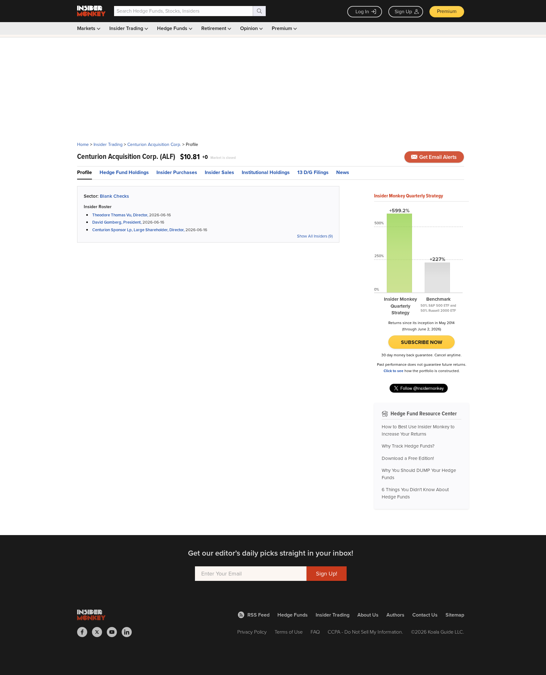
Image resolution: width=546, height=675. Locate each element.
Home (83, 144)
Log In (362, 11)
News (342, 172)
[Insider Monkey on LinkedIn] (129, 632)
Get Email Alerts (437, 157)
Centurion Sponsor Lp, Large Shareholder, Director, (138, 230)
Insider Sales (219, 172)
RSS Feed (258, 614)
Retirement (214, 28)
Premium (447, 11)
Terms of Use (289, 632)
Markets (87, 28)
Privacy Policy (252, 632)
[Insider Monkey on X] (99, 632)
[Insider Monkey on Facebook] (84, 632)
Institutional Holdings (266, 172)
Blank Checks (114, 196)
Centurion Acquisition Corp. (154, 144)
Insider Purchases (176, 172)
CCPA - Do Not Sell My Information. (365, 632)
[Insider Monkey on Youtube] (114, 632)
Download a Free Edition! (408, 458)
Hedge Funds (173, 28)
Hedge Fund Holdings (124, 172)
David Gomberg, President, (117, 222)
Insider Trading (126, 28)
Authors (395, 614)
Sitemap (455, 614)
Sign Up (403, 11)
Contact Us (425, 614)
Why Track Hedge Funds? (408, 446)
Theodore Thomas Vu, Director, (120, 215)
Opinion (249, 28)
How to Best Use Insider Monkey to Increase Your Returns (418, 430)
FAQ (315, 632)
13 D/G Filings (313, 172)
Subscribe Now (421, 342)
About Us (368, 614)
